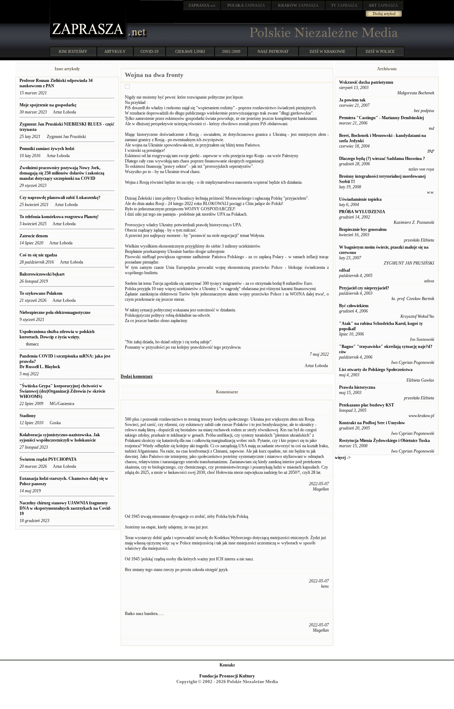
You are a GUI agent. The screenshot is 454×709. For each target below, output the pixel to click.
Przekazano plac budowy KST (366, 405)
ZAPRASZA (246, 5)
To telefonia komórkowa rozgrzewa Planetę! (59, 216)
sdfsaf (344, 270)
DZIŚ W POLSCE (380, 51)
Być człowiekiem (354, 305)
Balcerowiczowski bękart (42, 274)
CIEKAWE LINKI (190, 51)
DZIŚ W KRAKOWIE (327, 51)
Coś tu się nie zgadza (39, 255)
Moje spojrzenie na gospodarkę (48, 105)
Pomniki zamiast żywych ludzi (47, 148)
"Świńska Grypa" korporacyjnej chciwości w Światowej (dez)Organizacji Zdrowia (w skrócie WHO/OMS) (62, 391)
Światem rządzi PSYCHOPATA (48, 459)
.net (201, 5)
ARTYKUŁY (115, 51)
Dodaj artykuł (384, 13)
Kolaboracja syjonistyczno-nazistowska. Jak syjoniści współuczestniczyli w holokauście (60, 437)
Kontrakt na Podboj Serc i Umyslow (372, 422)
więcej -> (343, 457)
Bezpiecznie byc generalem (363, 229)
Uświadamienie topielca (360, 199)
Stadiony (28, 415)
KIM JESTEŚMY (73, 51)
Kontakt (227, 665)
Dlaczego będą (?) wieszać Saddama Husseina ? (382, 158)
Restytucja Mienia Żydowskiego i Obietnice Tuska (384, 440)
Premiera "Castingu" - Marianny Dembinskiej (381, 117)
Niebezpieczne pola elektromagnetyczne (55, 312)
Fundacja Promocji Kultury (227, 675)
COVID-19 (149, 51)
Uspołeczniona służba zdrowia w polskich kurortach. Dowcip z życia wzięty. (57, 334)
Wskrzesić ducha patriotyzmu (366, 82)
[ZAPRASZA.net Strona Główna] (89, 39)
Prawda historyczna (357, 387)
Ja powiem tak (352, 100)
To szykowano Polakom (41, 293)
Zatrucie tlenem (34, 235)
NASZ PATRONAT (273, 51)
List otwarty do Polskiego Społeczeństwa (376, 369)
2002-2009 (231, 51)
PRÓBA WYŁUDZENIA (362, 211)
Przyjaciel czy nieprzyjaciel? (364, 288)
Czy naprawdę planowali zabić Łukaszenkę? (60, 197)
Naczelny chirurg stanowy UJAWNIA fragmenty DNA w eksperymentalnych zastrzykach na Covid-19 (65, 508)
